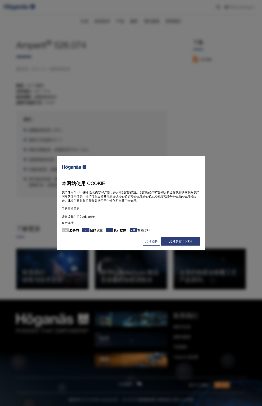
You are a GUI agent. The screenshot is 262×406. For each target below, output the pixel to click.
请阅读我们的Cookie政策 (78, 216)
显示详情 (68, 222)
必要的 (74, 230)
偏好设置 (96, 230)
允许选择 (151, 241)
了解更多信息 (71, 208)
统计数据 (120, 230)
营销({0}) (143, 230)
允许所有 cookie (180, 241)
